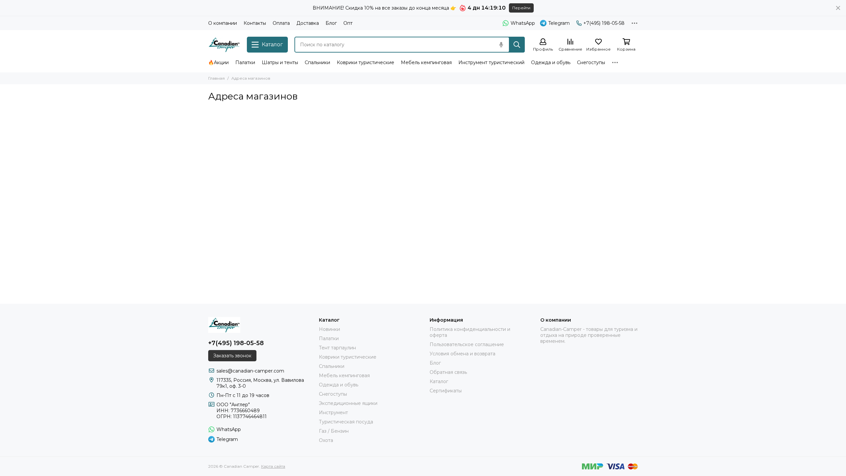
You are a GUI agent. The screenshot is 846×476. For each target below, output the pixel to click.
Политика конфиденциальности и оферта (470, 332)
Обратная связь (448, 372)
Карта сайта (273, 466)
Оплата (281, 23)
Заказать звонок (232, 356)
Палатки (245, 62)
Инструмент (333, 413)
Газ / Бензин (334, 431)
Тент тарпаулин (337, 348)
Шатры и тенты (280, 62)
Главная (216, 78)
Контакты (255, 23)
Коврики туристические (365, 62)
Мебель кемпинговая (426, 62)
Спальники (317, 62)
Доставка (307, 23)
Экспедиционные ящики (348, 403)
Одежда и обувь (550, 62)
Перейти (521, 7)
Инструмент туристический (491, 62)
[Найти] (517, 45)
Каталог (439, 381)
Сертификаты (446, 391)
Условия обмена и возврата (462, 354)
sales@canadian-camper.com (250, 371)
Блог (331, 23)
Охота (326, 440)
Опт (348, 23)
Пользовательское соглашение (467, 344)
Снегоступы (591, 62)
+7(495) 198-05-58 (604, 23)
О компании (222, 23)
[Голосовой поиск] (501, 45)
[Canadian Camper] (224, 45)
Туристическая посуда (346, 422)
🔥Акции (218, 62)
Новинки (329, 329)
